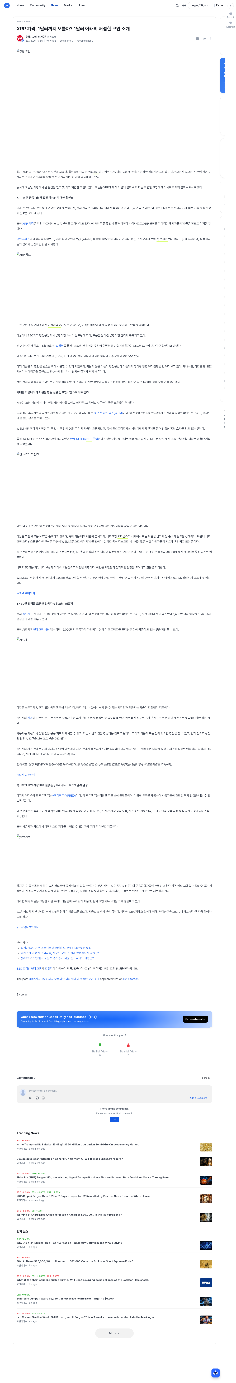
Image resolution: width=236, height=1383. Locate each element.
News (54, 5)
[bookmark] (197, 39)
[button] (204, 39)
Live (82, 5)
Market (69, 5)
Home (20, 5)
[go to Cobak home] (7, 5)
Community (37, 5)
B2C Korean (131, 979)
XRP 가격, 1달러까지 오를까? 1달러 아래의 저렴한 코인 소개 (64, 979)
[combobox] (220, 5)
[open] (210, 39)
